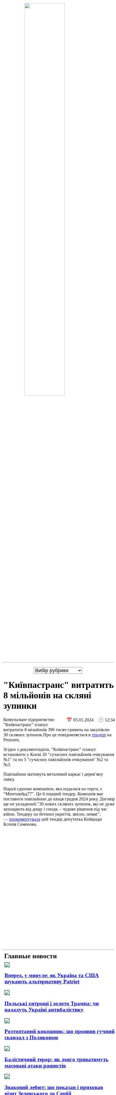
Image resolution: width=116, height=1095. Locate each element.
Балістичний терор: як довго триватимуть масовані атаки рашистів (56, 1062)
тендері (99, 734)
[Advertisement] (58, 889)
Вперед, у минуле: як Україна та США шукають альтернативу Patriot (52, 978)
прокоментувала (24, 819)
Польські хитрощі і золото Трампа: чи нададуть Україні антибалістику (52, 1006)
